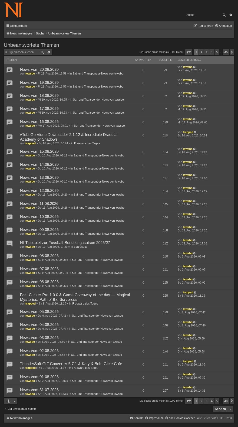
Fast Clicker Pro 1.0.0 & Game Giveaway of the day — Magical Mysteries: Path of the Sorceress (75, 297)
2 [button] (201, 52)
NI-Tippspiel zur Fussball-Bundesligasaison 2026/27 (65, 243)
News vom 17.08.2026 (39, 108)
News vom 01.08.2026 (39, 377)
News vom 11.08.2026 (39, 203)
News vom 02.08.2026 (39, 351)
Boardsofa (80, 246)
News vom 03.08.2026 (39, 338)
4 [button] (211, 52)
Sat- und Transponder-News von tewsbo (98, 73)
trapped (30, 143)
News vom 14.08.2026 (39, 164)
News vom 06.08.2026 (39, 282)
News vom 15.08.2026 (39, 151)
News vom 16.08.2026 (39, 121)
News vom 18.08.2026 (39, 95)
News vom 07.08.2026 (39, 269)
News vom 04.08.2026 (39, 324)
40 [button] (226, 52)
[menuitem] (223, 26)
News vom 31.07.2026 (39, 390)
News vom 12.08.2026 (39, 190)
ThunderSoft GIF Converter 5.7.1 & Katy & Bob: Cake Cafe (71, 364)
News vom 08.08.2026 (39, 256)
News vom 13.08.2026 (39, 177)
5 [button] (217, 52)
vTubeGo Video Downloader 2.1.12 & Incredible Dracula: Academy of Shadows (69, 137)
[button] (188, 52)
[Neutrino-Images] (16, 10)
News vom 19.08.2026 (39, 82)
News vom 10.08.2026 (39, 216)
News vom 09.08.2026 (39, 229)
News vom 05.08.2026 (39, 311)
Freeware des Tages (87, 143)
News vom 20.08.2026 (39, 69)
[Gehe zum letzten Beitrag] (194, 67)
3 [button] (206, 52)
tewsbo (30, 73)
